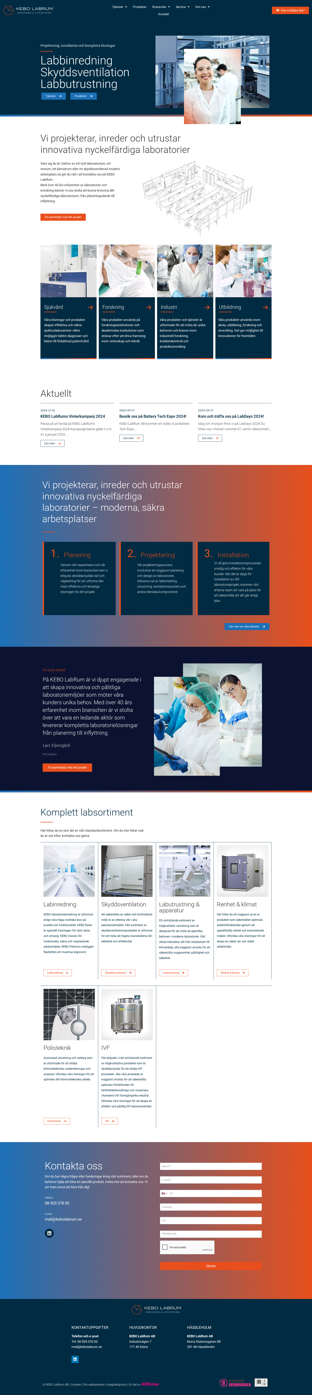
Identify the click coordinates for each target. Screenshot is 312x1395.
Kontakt (163, 14)
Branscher (159, 7)
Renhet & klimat (237, 904)
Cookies (76, 1384)
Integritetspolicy (117, 1384)
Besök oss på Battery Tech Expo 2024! (153, 416)
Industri (169, 307)
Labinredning (60, 904)
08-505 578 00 (57, 1203)
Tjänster (117, 7)
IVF (105, 1047)
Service (181, 7)
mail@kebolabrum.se (63, 1219)
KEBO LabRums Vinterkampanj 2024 (72, 416)
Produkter (140, 7)
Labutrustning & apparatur (179, 907)
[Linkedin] (49, 1233)
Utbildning (230, 307)
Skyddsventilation (123, 904)
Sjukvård (53, 307)
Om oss (200, 7)
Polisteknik (57, 1047)
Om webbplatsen (94, 1384)
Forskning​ (113, 307)
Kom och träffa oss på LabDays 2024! (231, 416)
